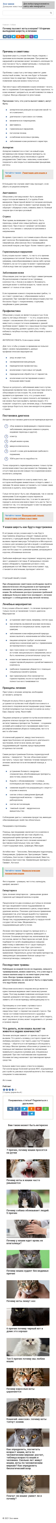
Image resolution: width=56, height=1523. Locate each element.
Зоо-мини (8, 3)
